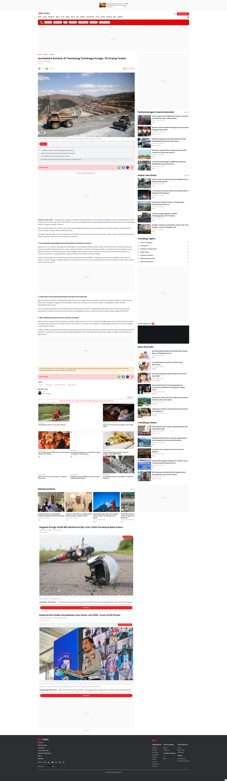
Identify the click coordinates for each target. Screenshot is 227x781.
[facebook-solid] (123, 167)
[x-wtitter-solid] (127, 167)
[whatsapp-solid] (119, 167)
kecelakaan (98, 222)
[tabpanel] (86, 155)
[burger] (188, 17)
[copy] (131, 167)
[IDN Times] (44, 13)
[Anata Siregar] (40, 393)
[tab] (43, 144)
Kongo (40, 222)
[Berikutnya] (135, 495)
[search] (175, 14)
